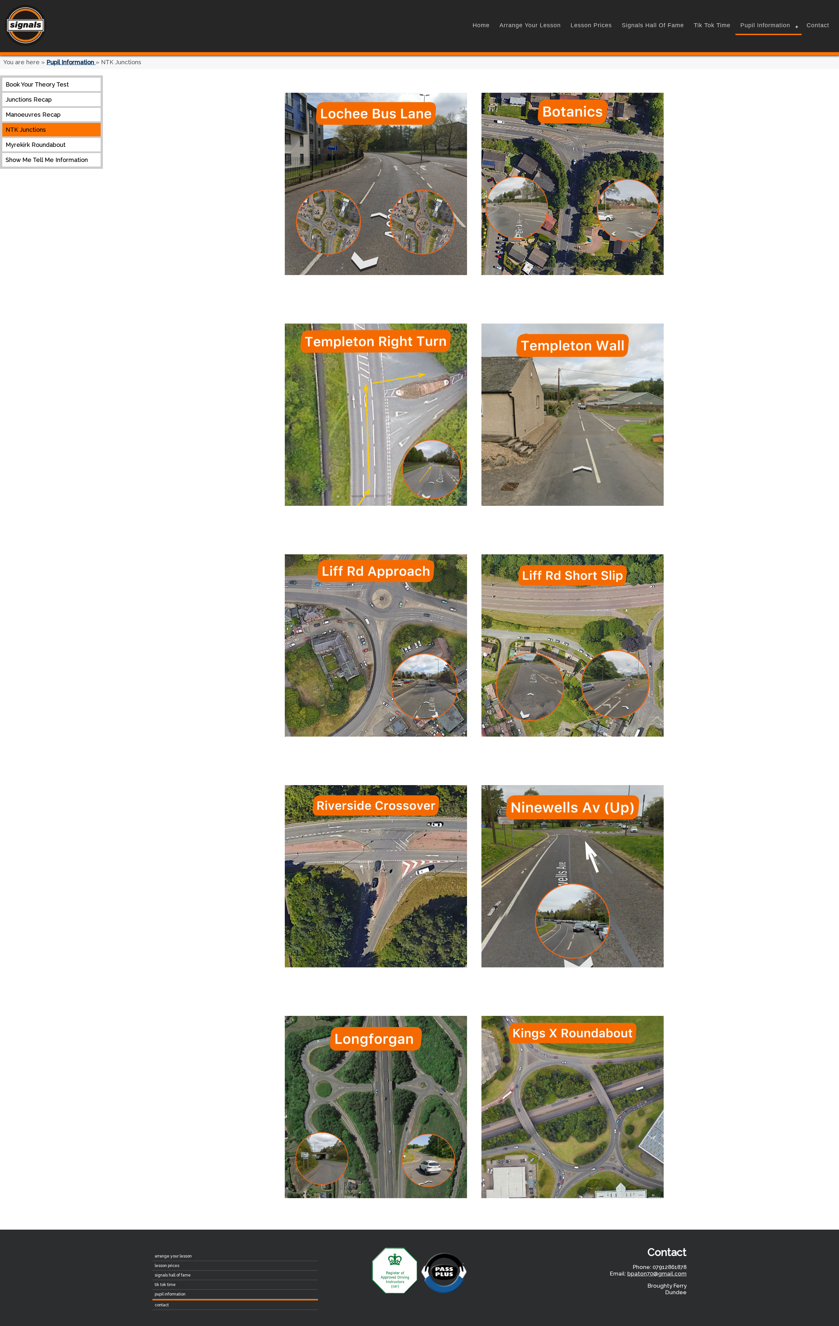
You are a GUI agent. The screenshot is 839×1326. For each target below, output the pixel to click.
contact (818, 25)
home (481, 25)
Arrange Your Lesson (530, 25)
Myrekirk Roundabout (36, 144)
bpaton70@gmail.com (657, 1273)
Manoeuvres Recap (33, 114)
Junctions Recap (29, 99)
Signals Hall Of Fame (653, 25)
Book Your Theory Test (37, 84)
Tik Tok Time (712, 25)
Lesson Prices (591, 25)
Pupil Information (765, 25)
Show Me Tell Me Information (47, 159)
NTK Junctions (26, 129)
